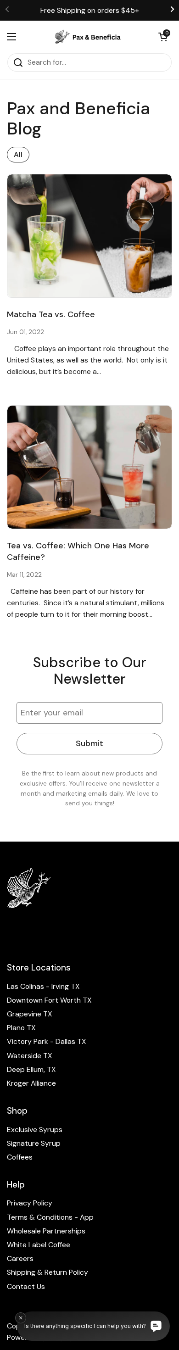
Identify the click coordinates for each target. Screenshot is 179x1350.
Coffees (20, 1157)
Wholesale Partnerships (46, 1231)
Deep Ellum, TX (31, 1069)
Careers (20, 1258)
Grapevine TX (29, 1014)
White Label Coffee (38, 1245)
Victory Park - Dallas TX (46, 1041)
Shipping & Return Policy (47, 1272)
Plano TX (21, 1027)
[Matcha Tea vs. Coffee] (89, 236)
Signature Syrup (34, 1143)
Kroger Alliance (31, 1083)
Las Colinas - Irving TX (43, 986)
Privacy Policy (29, 1203)
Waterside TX (29, 1055)
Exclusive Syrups (34, 1129)
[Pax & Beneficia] (87, 37)
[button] (163, 37)
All (18, 154)
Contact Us (26, 1286)
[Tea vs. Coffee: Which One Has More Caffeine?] (89, 467)
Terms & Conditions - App (50, 1217)
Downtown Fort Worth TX (49, 1000)
